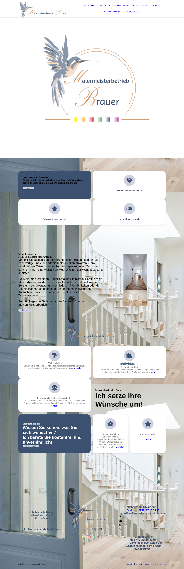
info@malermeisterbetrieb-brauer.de (143, 513)
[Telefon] (120, 529)
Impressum (132, 11)
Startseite (129, 564)
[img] (43, 10)
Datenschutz (149, 564)
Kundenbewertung (112, 11)
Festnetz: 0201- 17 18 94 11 (143, 510)
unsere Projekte (140, 5)
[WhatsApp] (120, 525)
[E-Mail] (120, 520)
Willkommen (88, 5)
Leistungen (120, 5)
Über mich (105, 5)
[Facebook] (120, 516)
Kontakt (156, 5)
